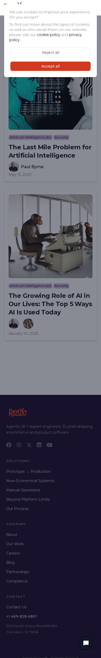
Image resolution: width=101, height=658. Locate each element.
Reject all (50, 52)
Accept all (50, 66)
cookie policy (48, 34)
